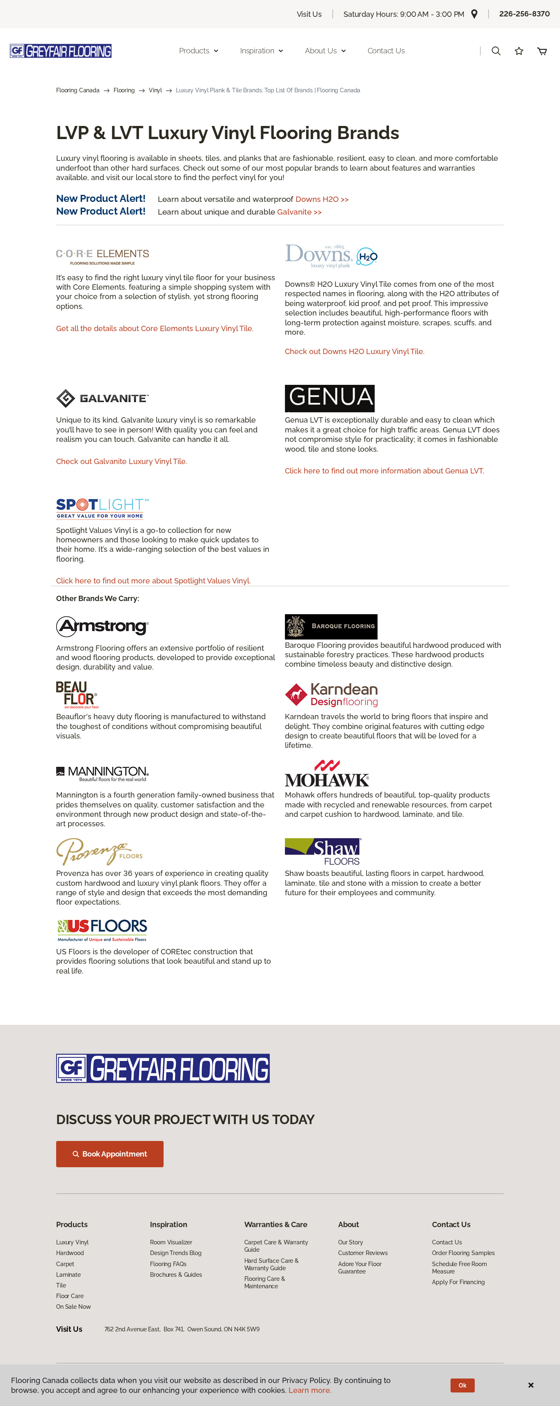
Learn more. (310, 1390)
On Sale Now (73, 1306)
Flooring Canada (78, 90)
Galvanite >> (299, 211)
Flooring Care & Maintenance (264, 1282)
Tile (61, 1285)
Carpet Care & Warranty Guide (276, 1246)
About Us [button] (321, 50)
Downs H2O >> (322, 198)
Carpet (65, 1264)
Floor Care (70, 1296)
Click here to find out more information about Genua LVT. (385, 470)
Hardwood (70, 1253)
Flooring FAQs (168, 1264)
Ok (463, 1385)
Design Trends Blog (175, 1253)
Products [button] (194, 50)
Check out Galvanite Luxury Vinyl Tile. (121, 461)
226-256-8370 (524, 13)
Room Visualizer (171, 1242)
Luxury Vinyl (72, 1242)
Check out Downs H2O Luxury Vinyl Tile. (355, 351)
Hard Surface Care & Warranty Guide (271, 1264)
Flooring (124, 90)
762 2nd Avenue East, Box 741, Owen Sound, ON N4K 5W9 (182, 1329)
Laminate (68, 1274)
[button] (496, 51)
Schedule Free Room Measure (459, 1268)
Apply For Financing (458, 1282)
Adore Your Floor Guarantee (360, 1268)
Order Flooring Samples (463, 1253)
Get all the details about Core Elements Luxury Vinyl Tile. (155, 328)
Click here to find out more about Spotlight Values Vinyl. (153, 580)
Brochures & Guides (176, 1274)
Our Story (350, 1242)
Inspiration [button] (257, 50)
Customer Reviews (363, 1253)
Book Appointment (114, 1154)
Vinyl (155, 90)
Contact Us (386, 50)
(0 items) (542, 51)
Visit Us (309, 14)
